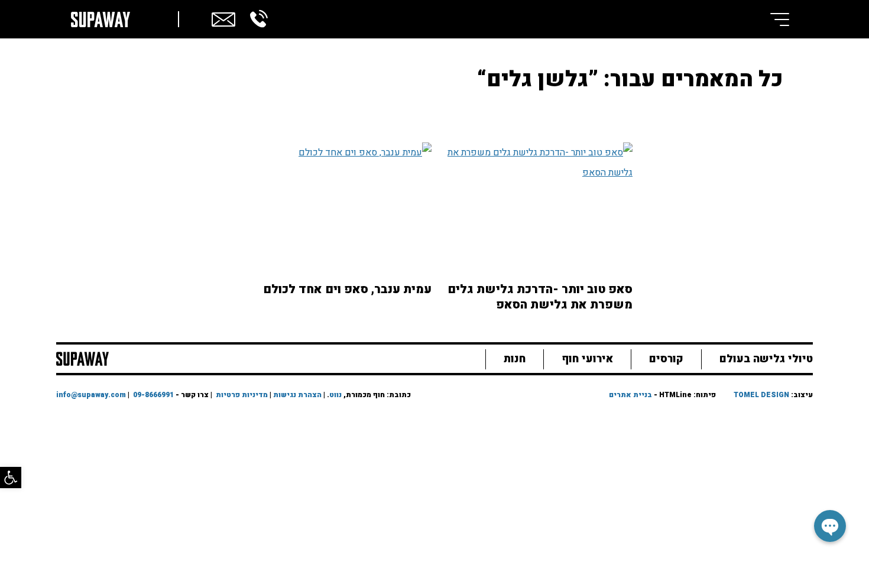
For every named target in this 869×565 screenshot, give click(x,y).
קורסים (666, 359)
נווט (335, 394)
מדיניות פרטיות (242, 394)
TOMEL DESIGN (761, 394)
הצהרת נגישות (297, 394)
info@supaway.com (91, 394)
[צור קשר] (223, 18)
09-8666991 (153, 394)
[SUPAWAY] (82, 357)
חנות (515, 359)
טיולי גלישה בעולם (766, 359)
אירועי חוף (587, 359)
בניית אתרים (630, 394)
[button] (10, 477)
